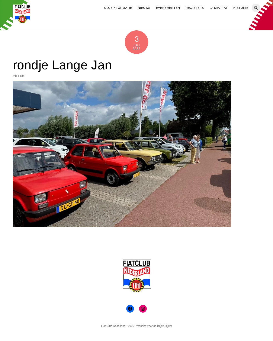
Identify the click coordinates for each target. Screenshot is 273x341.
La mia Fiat (219, 7)
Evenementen (168, 7)
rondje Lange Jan (62, 65)
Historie (240, 7)
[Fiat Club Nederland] (22, 22)
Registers (195, 7)
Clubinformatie (118, 7)
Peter (19, 75)
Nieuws (144, 7)
